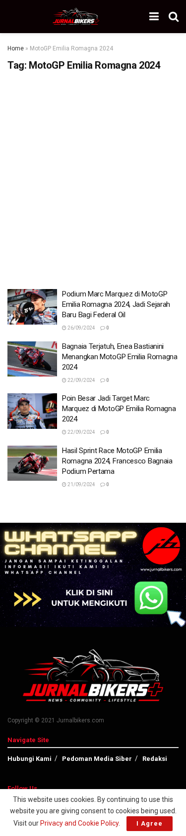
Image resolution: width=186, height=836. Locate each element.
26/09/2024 (80, 328)
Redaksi (154, 758)
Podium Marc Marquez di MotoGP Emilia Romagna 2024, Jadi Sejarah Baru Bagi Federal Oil (116, 304)
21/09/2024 (80, 484)
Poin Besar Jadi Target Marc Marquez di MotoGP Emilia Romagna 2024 (119, 408)
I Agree (149, 823)
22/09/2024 (80, 380)
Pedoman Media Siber (97, 758)
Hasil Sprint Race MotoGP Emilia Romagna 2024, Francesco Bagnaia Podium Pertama (117, 461)
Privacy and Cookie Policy (79, 823)
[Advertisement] (93, 176)
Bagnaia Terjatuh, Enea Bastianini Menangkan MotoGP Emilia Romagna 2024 (120, 357)
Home (15, 48)
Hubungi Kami (29, 758)
